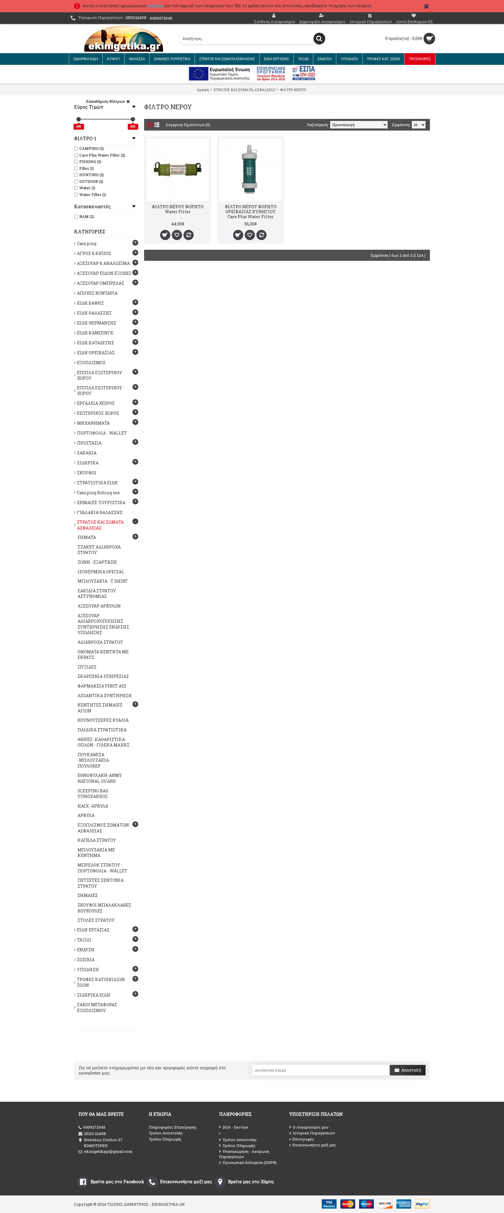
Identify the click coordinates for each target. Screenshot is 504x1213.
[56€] (133, 119)
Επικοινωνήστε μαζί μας (314, 1145)
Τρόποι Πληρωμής (165, 1139)
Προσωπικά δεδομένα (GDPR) (249, 1162)
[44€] (78, 119)
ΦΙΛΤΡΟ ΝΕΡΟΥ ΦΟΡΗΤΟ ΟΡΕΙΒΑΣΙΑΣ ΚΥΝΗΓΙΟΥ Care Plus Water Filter (250, 211)
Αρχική (203, 89)
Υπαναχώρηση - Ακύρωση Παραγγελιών (244, 1154)
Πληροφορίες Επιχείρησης (173, 1127)
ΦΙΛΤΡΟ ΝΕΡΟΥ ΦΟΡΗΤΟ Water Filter (178, 209)
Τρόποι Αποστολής (166, 1133)
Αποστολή (411, 1070)
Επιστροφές (303, 1139)
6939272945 (94, 1127)
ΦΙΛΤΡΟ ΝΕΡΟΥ (293, 89)
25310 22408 (95, 1133)
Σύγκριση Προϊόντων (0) (188, 124)
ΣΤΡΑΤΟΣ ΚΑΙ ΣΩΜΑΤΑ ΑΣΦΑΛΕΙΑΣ (244, 89)
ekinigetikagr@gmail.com (108, 1151)
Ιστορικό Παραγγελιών (314, 1133)
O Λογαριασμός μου (310, 1127)
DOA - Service (235, 1127)
